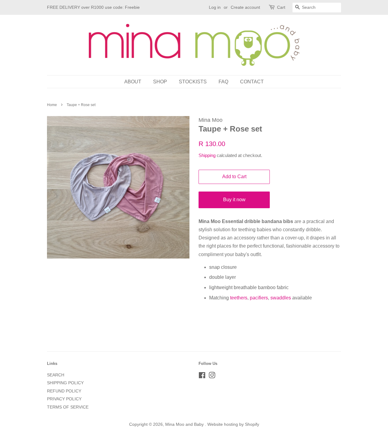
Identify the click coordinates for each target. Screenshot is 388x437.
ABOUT (132, 81)
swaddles (280, 297)
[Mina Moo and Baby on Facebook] (202, 376)
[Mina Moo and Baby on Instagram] (212, 376)
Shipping (207, 155)
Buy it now (234, 199)
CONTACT (252, 81)
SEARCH (55, 375)
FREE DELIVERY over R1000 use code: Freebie (93, 7)
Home (52, 105)
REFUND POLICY (64, 391)
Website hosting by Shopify (233, 424)
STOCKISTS (193, 81)
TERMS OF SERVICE (68, 407)
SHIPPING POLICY (65, 383)
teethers (238, 297)
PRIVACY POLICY (64, 399)
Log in (215, 7)
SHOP (160, 81)
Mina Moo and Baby (185, 424)
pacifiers (259, 297)
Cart (281, 7)
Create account (245, 7)
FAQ (223, 81)
